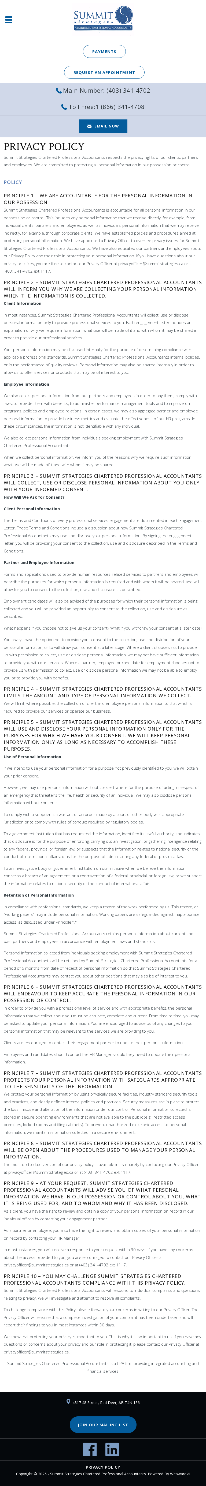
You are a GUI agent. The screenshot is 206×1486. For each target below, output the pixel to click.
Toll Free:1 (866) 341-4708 (107, 107)
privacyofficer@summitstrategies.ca (150, 263)
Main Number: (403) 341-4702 (106, 90)
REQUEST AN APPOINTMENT (104, 72)
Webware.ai (180, 1473)
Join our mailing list (103, 1424)
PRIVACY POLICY (103, 1467)
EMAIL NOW (106, 126)
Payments (104, 51)
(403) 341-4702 (18, 271)
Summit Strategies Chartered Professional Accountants (98, 1473)
